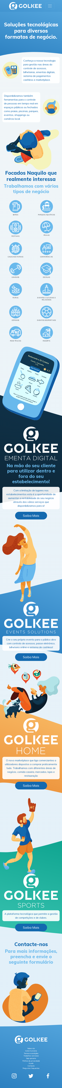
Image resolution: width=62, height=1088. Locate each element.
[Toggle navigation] (49, 6)
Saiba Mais (31, 516)
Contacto (31, 1066)
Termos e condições (31, 1053)
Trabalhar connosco (31, 1056)
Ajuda (31, 1063)
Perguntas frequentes (31, 1068)
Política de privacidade (31, 1061)
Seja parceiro (31, 1058)
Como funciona (31, 1051)
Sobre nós (31, 1048)
